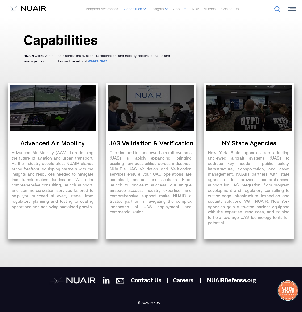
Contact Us (146, 281)
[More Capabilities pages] (144, 9)
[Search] (276, 9)
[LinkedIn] (106, 281)
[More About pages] (185, 9)
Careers (183, 281)
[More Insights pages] (166, 9)
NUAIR (33, 9)
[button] (56, 161)
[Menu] (292, 9)
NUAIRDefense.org (231, 281)
